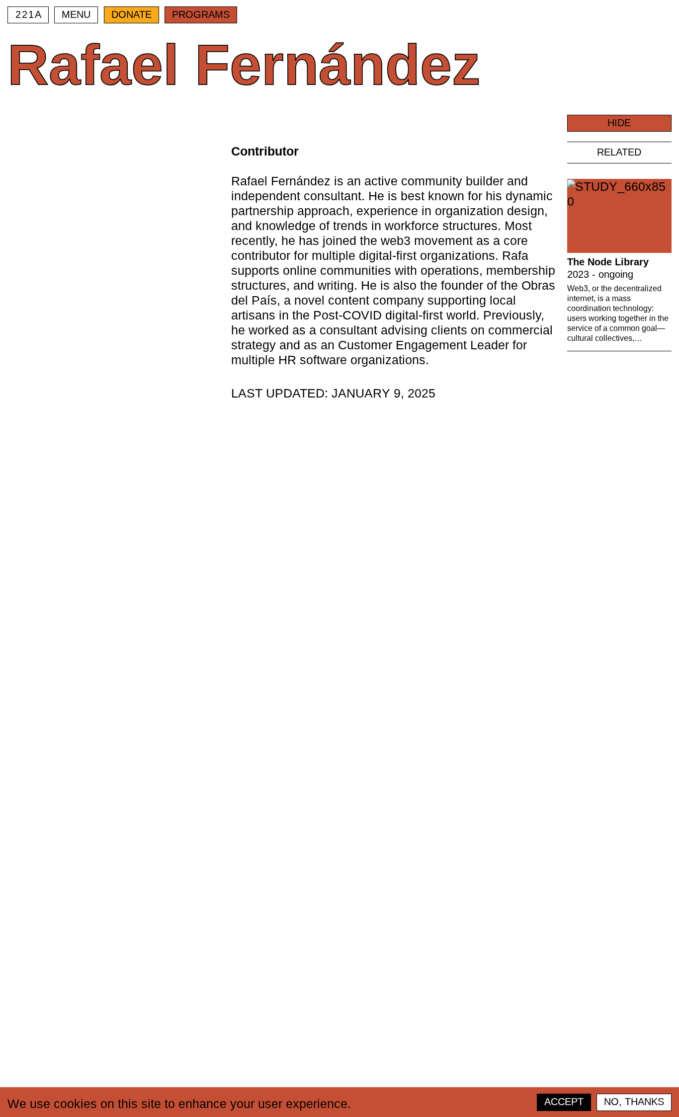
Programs (201, 14)
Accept (564, 1101)
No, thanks (634, 1101)
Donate (131, 14)
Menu (76, 14)
